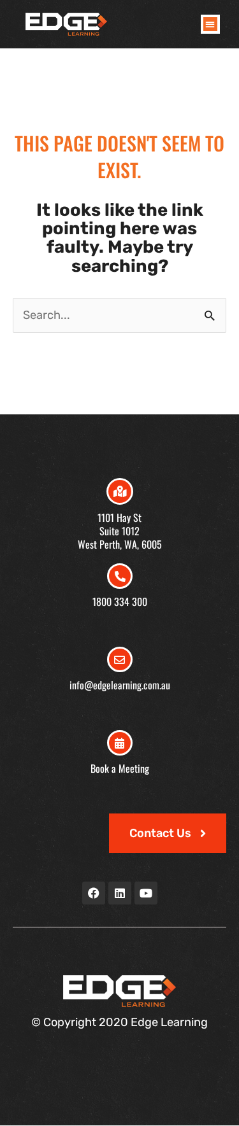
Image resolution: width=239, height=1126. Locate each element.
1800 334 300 (119, 601)
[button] (211, 24)
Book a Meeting (120, 768)
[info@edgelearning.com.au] (120, 659)
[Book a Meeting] (120, 743)
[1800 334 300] (120, 576)
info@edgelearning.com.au (119, 685)
